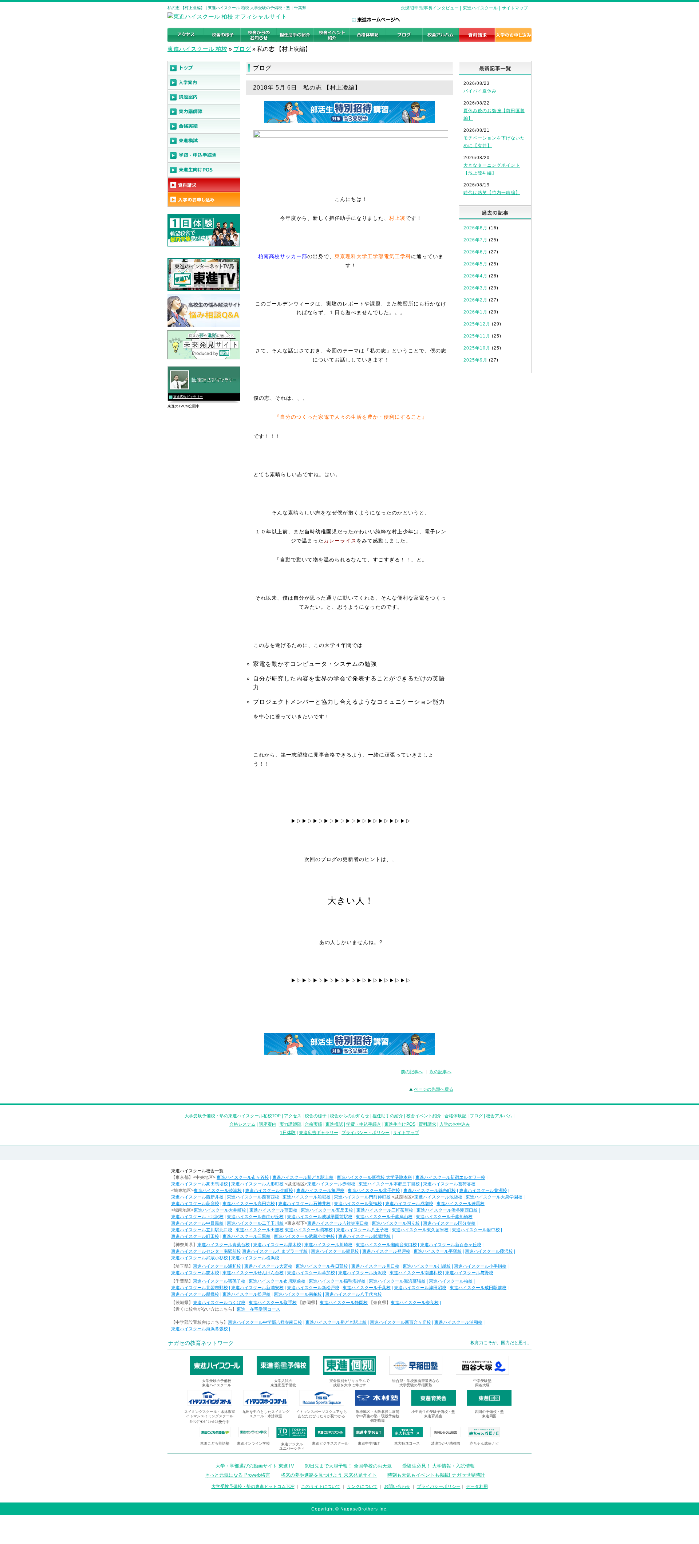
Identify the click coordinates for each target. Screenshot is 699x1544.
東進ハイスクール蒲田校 (273, 1210)
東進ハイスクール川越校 (427, 1266)
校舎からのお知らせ (349, 1115)
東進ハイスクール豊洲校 (483, 1190)
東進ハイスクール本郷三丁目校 (389, 1183)
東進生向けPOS (399, 1124)
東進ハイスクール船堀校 (307, 1197)
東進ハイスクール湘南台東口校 (386, 1244)
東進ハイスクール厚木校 (277, 1244)
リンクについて (362, 1486)
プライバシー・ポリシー (365, 1132)
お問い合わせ (397, 1486)
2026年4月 (475, 276)
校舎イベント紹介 (423, 1115)
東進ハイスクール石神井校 (304, 1203)
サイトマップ (515, 8)
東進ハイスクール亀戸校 (320, 1190)
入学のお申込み (454, 1124)
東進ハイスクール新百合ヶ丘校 (450, 1244)
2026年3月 (475, 288)
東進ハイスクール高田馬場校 (199, 1183)
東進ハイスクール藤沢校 (489, 1251)
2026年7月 (475, 239)
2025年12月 (476, 324)
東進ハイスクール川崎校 (328, 1244)
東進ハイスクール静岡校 (344, 1302)
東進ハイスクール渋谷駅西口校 (447, 1210)
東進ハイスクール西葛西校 (253, 1197)
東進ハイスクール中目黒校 (197, 1223)
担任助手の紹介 (387, 1115)
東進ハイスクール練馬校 (461, 1203)
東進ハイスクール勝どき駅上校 (302, 1177)
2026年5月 (475, 263)
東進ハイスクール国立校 (396, 1223)
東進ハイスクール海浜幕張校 (397, 1281)
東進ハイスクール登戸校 (386, 1251)
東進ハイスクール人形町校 (257, 1183)
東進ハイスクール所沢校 (362, 1272)
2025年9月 (475, 360)
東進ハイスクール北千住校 (374, 1190)
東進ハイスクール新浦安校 (257, 1287)
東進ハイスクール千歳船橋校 (444, 1216)
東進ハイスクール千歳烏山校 (384, 1216)
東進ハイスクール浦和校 (217, 1266)
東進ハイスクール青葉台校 (223, 1244)
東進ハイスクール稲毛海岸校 (337, 1281)
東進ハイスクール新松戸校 (313, 1287)
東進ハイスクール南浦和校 (416, 1272)
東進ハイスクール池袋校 (438, 1197)
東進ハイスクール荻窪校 (195, 1203)
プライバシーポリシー (439, 1486)
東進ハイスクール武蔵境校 (364, 1236)
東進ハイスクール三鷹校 (246, 1236)
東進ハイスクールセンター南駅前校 (206, 1251)
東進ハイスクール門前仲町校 (362, 1197)
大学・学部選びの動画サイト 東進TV (255, 1466)
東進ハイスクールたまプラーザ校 (275, 1251)
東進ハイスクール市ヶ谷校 (243, 1177)
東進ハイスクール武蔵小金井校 (304, 1236)
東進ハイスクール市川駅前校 (277, 1281)
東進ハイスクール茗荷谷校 (449, 1183)
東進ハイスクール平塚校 (438, 1251)
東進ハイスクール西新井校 (197, 1197)
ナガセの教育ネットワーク (201, 1343)
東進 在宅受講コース (258, 1309)
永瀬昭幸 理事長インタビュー (430, 8)
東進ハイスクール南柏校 (298, 1294)
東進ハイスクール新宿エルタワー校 (450, 1177)
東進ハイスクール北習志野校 (199, 1287)
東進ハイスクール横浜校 (255, 1257)
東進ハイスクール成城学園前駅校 (319, 1216)
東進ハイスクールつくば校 (219, 1302)
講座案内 (267, 1124)
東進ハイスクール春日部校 (322, 1266)
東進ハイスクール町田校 (195, 1236)
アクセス (292, 1115)
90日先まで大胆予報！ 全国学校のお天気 (348, 1466)
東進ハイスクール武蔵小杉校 (199, 1257)
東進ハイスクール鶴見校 (335, 1251)
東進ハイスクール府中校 (476, 1229)
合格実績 (313, 1124)
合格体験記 (455, 1115)
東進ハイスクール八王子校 (362, 1229)
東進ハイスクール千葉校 (367, 1287)
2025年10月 (476, 348)
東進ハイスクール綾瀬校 (218, 1190)
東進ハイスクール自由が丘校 (255, 1216)
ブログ (242, 49)
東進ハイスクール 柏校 (197, 49)
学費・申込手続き (363, 1124)
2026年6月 (475, 251)
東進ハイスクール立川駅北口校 (201, 1229)
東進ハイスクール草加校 (311, 1272)
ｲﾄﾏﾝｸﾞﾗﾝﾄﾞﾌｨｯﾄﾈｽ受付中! (209, 1422)
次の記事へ (440, 1071)
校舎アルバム (499, 1115)
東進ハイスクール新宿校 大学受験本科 (374, 1177)
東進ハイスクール (480, 8)
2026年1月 (475, 312)
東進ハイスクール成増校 (409, 1203)
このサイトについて (320, 1486)
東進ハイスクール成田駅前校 (478, 1287)
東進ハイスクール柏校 (451, 1281)
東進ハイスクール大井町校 (220, 1210)
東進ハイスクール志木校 (195, 1272)
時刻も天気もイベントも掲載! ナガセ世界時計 (436, 1475)
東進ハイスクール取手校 (273, 1302)
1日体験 (288, 1132)
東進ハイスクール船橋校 (195, 1294)
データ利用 (477, 1486)
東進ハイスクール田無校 (260, 1229)
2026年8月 (475, 227)
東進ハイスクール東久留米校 (420, 1229)
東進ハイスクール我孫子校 (219, 1281)
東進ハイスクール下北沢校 (197, 1216)
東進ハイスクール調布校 (309, 1229)
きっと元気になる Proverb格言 (237, 1475)
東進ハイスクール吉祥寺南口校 (337, 1223)
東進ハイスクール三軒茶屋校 (384, 1210)
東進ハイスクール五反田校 (327, 1210)
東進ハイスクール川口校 (375, 1266)
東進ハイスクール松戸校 (246, 1294)
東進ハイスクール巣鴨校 (358, 1203)
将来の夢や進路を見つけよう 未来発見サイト (329, 1475)
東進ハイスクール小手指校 (480, 1266)
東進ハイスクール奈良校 (415, 1302)
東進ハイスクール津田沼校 (420, 1287)
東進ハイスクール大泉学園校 (494, 1197)
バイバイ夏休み (480, 91)
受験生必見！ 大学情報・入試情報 (438, 1466)
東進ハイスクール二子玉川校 (255, 1223)
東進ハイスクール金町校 (269, 1190)
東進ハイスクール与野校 (469, 1272)
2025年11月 (476, 336)
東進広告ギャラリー (188, 397)
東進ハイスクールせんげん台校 (253, 1272)
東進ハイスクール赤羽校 (331, 1183)
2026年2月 (475, 300)
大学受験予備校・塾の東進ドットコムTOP (253, 1486)
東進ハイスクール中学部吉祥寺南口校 (265, 1322)
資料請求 (427, 1124)
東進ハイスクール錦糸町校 (429, 1190)
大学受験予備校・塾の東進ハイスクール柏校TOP (233, 1115)
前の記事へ (412, 1071)
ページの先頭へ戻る (433, 1089)
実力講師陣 (290, 1124)
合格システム (242, 1124)
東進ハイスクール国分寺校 (449, 1223)
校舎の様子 (316, 1115)
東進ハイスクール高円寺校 (248, 1203)
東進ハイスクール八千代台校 (353, 1294)
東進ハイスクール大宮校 (268, 1266)
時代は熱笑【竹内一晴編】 (491, 192)
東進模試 (334, 1124)
